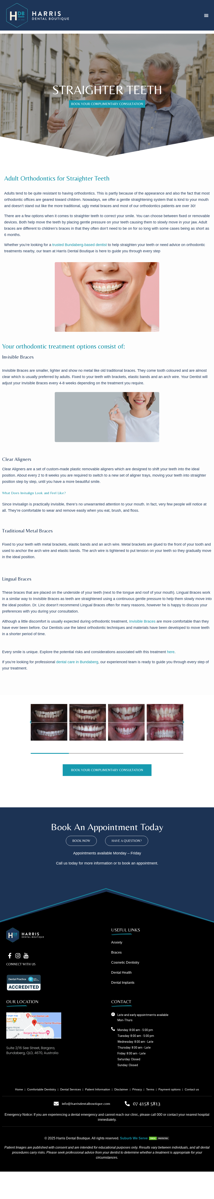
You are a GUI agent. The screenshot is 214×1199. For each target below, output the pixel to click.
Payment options (169, 1089)
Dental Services (70, 1089)
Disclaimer (121, 1089)
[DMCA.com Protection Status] (159, 1138)
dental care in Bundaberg (77, 662)
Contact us (192, 1089)
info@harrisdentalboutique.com (86, 1103)
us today (71, 863)
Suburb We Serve (134, 1138)
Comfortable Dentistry (41, 1089)
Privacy (137, 1089)
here (171, 652)
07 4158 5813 (146, 1103)
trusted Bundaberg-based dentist (79, 245)
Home (19, 1089)
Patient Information (97, 1089)
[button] (206, 15)
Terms (150, 1089)
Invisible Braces (142, 621)
